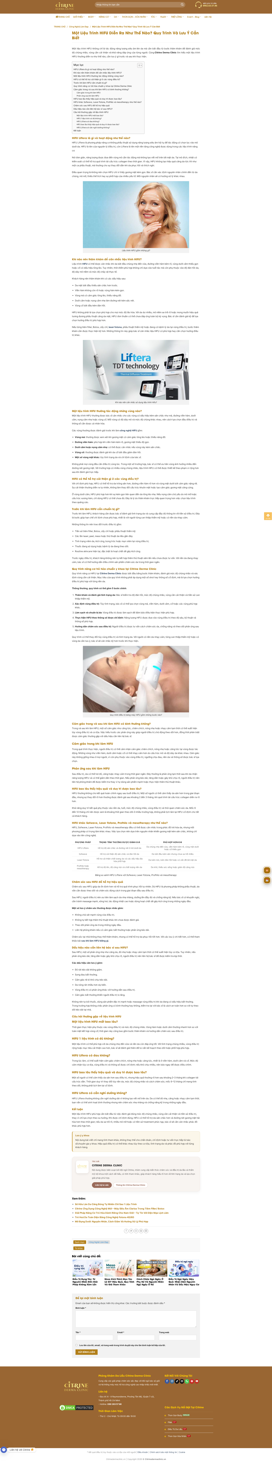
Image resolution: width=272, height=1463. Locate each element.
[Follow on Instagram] (172, 1381)
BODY (91, 16)
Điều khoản (143, 1452)
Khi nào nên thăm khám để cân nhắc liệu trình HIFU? (98, 72)
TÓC (153, 16)
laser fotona (115, 327)
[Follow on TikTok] (177, 1381)
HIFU (84, 264)
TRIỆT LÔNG (176, 16)
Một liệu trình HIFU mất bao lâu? (90, 115)
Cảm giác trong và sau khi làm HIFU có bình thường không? (101, 89)
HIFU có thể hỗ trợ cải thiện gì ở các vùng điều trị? (97, 79)
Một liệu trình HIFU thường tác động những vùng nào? (99, 76)
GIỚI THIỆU (78, 16)
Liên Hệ (208, 16)
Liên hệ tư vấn (102, 1185)
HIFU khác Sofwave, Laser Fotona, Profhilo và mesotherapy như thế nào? (108, 102)
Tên (78, 1332)
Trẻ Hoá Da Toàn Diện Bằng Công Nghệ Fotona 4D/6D (104, 1217)
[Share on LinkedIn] (146, 1231)
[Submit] (182, 4)
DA (115, 16)
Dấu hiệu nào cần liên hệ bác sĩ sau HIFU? (93, 109)
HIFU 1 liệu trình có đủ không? (89, 118)
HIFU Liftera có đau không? (88, 121)
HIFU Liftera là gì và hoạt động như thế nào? (94, 69)
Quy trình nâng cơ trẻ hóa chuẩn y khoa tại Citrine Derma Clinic (103, 86)
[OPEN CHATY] (4, 1450)
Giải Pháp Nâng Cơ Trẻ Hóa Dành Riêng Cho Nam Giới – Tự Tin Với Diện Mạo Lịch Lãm (122, 1212)
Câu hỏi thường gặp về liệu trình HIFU (91, 112)
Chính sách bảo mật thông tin (163, 1452)
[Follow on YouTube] (197, 1381)
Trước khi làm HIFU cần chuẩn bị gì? (90, 83)
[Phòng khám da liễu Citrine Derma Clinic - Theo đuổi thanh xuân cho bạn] (71, 7)
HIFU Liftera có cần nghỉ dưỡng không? (93, 128)
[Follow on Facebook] (167, 1381)
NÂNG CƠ (104, 16)
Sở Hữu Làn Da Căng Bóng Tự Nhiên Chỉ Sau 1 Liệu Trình (106, 1204)
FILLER (163, 16)
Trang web (164, 1332)
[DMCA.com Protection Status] (76, 1407)
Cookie (182, 1452)
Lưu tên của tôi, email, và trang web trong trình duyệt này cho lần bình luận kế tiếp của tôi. (122, 1345)
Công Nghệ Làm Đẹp (79, 26)
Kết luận (77, 130)
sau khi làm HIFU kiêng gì (94, 940)
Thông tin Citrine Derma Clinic (130, 1185)
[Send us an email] (182, 1381)
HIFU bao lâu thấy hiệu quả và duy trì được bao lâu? (98, 99)
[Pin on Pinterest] (141, 1231)
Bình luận (81, 1308)
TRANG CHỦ (64, 16)
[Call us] (187, 1381)
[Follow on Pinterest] (192, 1381)
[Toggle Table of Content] (138, 65)
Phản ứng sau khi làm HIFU (88, 96)
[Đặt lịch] (267, 880)
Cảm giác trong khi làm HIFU (88, 93)
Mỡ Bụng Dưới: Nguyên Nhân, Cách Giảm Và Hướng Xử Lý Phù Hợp (111, 1221)
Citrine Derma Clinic (110, 573)
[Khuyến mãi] (267, 870)
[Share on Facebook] (126, 1231)
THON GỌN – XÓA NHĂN (134, 16)
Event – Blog (193, 16)
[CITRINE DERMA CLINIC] (82, 1166)
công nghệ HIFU (128, 430)
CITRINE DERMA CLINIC (107, 1165)
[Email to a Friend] (136, 1231)
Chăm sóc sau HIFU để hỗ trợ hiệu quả (92, 105)
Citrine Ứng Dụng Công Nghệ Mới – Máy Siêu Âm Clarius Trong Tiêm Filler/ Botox (119, 1208)
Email (120, 1332)
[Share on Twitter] (131, 1231)
